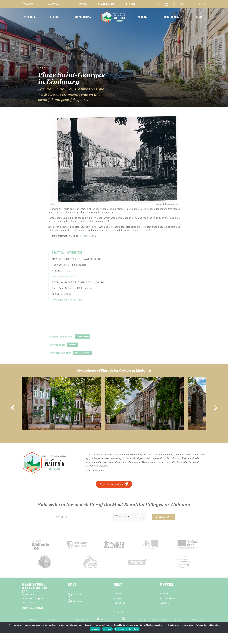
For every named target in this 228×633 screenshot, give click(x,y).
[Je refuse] (224, 627)
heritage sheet (87, 236)
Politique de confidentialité (126, 629)
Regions (55, 17)
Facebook (77, 595)
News (199, 17)
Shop (157, 4)
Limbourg (72, 344)
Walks (142, 17)
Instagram (77, 601)
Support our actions (111, 484)
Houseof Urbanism (53, 4)
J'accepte (95, 629)
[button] (202, 4)
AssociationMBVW (28, 4)
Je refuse (107, 629)
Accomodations (106, 4)
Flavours (83, 4)
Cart (167, 4)
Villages (30, 17)
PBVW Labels (199, 620)
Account (175, 4)
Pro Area (106, 620)
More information (95, 470)
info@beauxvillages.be (32, 608)
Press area (81, 620)
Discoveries (171, 17)
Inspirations (83, 17)
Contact (183, 4)
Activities (130, 4)
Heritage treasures (82, 353)
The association (31, 620)
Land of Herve (83, 336)
